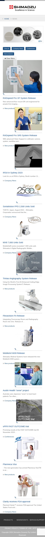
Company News (10, 181)
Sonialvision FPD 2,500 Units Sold (18, 206)
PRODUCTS (8, 520)
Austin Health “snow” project (16, 390)
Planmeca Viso (10, 464)
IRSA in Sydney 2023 (12, 173)
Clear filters (10, 58)
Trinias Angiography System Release (20, 278)
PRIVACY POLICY (11, 528)
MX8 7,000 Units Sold (13, 242)
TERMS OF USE (25, 528)
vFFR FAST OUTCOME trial (16, 426)
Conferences (9, 437)
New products (10, 108)
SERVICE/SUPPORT (37, 520)
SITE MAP (36, 528)
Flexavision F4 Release (13, 316)
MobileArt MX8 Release (14, 353)
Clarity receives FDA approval (16, 501)
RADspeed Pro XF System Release (19, 98)
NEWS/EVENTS (22, 520)
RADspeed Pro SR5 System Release (20, 135)
